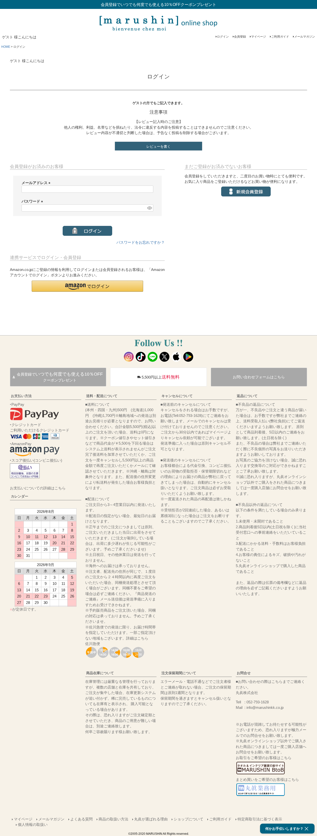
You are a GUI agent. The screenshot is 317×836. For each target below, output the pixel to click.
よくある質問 (81, 819)
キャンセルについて (177, 396)
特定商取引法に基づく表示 (260, 819)
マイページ (258, 36)
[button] (87, 286)
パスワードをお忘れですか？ (140, 242)
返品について (247, 396)
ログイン (223, 36)
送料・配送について (101, 396)
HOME (5, 46)
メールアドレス (37, 183)
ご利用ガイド (280, 36)
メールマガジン (304, 36)
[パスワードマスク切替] (149, 208)
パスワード (33, 201)
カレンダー (19, 496)
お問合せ (244, 673)
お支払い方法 (21, 396)
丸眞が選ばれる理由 (151, 819)
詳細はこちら (137, 638)
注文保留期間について (178, 673)
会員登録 (240, 36)
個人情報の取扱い (33, 824)
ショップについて (188, 819)
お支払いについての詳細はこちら (38, 488)
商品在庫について (100, 673)
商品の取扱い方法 (113, 819)
